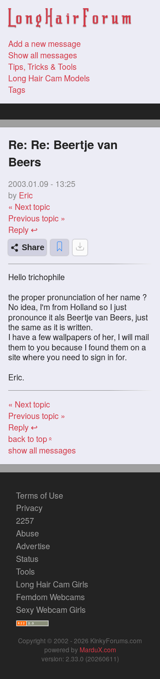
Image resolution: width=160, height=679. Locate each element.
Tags (16, 89)
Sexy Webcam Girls (51, 609)
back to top (31, 438)
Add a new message (44, 43)
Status (27, 558)
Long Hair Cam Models (49, 78)
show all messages (42, 450)
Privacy (29, 507)
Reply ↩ (23, 229)
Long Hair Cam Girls (52, 584)
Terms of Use (39, 495)
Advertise (33, 546)
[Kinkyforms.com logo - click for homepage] (69, 19)
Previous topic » (36, 218)
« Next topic (29, 206)
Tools (25, 571)
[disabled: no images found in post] (80, 247)
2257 (25, 520)
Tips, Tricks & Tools (42, 66)
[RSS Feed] (32, 622)
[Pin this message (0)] (59, 247)
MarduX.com (98, 649)
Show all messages (42, 55)
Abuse (27, 533)
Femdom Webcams (50, 597)
